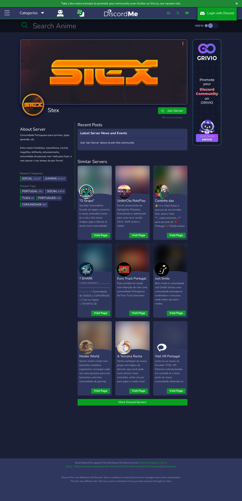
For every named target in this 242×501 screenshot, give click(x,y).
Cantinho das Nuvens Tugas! (165, 203)
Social (31, 178)
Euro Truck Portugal (131, 278)
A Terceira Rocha (129, 356)
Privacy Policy (114, 466)
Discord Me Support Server (153, 462)
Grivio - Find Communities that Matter (85, 466)
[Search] (24, 25)
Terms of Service (131, 466)
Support (172, 466)
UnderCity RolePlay (131, 200)
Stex (53, 110)
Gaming (55, 178)
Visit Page (100, 235)
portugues (49, 198)
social (55, 191)
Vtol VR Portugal (167, 356)
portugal (32, 191)
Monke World (89, 356)
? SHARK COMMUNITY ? (90, 281)
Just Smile (162, 278)
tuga (28, 198)
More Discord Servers (132, 402)
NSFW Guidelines (150, 466)
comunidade (34, 204)
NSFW (199, 26)
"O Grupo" (86, 200)
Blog (163, 466)
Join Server (175, 111)
